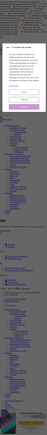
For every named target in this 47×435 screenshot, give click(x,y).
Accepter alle (24, 107)
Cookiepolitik (13, 86)
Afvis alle (24, 99)
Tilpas (24, 92)
